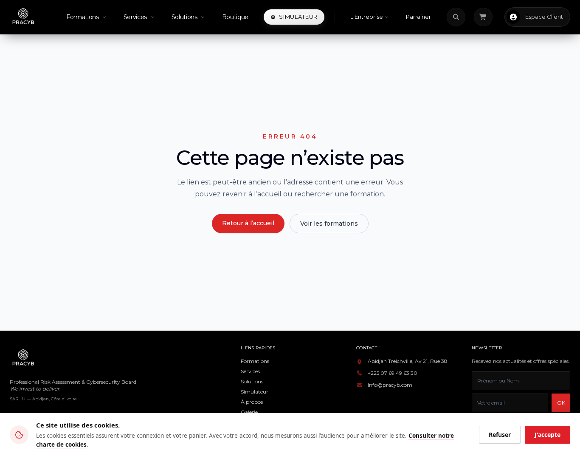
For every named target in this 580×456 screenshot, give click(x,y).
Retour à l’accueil (248, 223)
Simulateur (254, 391)
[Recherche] (456, 17)
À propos (252, 402)
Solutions (252, 381)
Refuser (500, 435)
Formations (255, 361)
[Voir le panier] (483, 17)
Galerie (249, 412)
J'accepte (547, 435)
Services (250, 371)
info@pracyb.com (390, 385)
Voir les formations (329, 223)
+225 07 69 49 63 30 (392, 373)
